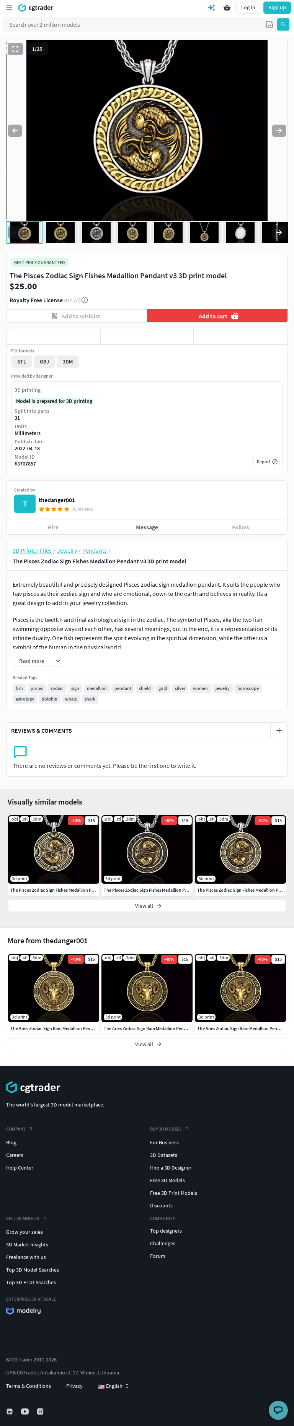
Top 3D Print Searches (31, 1282)
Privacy (74, 1385)
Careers (14, 1155)
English (110, 1386)
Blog (11, 1142)
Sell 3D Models (22, 1218)
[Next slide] (279, 131)
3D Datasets (163, 1155)
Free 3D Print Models (173, 1192)
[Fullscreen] (15, 49)
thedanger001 (57, 500)
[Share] (240, 336)
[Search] (283, 24)
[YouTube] (25, 1411)
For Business (164, 1142)
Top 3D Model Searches (32, 1269)
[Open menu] (9, 8)
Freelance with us (26, 1257)
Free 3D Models (167, 1180)
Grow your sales (24, 1231)
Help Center (19, 1167)
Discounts (161, 1205)
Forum (157, 1255)
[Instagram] (41, 1411)
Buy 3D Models (166, 1129)
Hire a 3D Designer (170, 1167)
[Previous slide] (15, 131)
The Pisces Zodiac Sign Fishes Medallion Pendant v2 (154, 890)
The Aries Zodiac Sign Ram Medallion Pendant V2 (151, 1028)
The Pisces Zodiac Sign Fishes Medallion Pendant (58, 890)
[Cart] (227, 8)
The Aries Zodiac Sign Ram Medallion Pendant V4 (57, 1028)
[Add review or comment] (279, 730)
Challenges (162, 1243)
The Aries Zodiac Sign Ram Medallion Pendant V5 (244, 1028)
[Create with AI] (212, 8)
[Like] (53, 336)
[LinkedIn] (10, 1411)
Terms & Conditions (28, 1385)
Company (16, 1129)
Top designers (166, 1230)
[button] (269, 24)
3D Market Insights (27, 1244)
